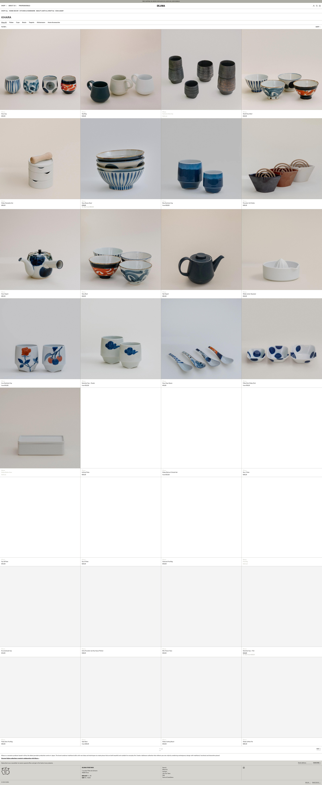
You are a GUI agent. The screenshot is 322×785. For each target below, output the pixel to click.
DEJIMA (7, 782)
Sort (317, 27)
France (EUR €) (315, 782)
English (307, 782)
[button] (320, 6)
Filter (3, 27)
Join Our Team (166, 773)
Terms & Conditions (167, 777)
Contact (164, 771)
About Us (165, 769)
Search (164, 767)
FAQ (163, 775)
